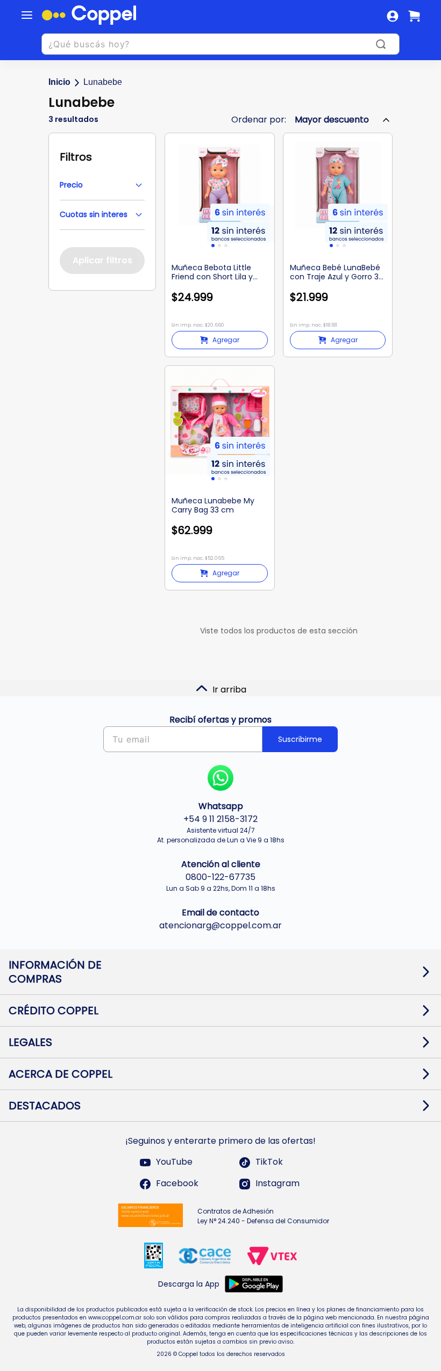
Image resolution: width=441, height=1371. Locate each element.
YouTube (174, 1162)
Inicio (59, 81)
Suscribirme (300, 739)
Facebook (177, 1184)
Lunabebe (102, 81)
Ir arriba (229, 689)
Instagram (277, 1184)
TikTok (269, 1162)
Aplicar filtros (102, 260)
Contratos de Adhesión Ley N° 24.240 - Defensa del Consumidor (263, 1216)
